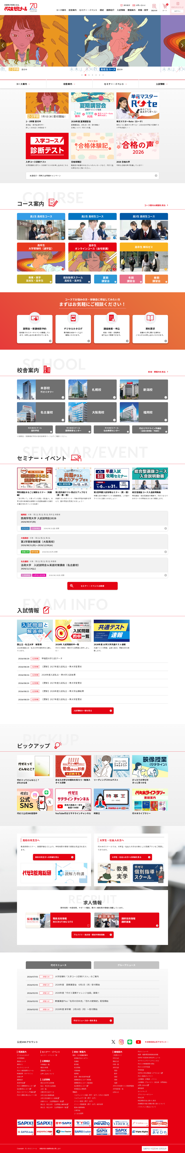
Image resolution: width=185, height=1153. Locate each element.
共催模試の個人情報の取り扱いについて (151, 1104)
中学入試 (116, 1058)
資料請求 (141, 1088)
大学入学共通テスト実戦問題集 (123, 1086)
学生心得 (141, 1097)
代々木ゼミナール (35, 429)
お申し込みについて (47, 1074)
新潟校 (76, 1064)
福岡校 (76, 1073)
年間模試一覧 (45, 1064)
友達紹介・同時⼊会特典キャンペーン (45, 175)
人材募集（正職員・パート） (147, 1079)
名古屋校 (77, 1067)
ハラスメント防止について (147, 1107)
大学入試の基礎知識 (47, 1095)
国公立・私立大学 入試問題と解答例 (53, 1104)
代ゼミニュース (143, 1051)
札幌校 (76, 1061)
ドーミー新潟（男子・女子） (84, 1101)
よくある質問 (78, 1113)
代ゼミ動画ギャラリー (145, 1076)
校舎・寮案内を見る (157, 372)
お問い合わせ (142, 1085)
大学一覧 (44, 1089)
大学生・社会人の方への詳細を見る (126, 857)
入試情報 (46, 1079)
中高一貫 (116, 1064)
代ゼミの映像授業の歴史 (146, 1064)
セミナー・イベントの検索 (92, 586)
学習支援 (141, 1070)
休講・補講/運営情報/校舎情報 (148, 1054)
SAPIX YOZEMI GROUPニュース (149, 1058)
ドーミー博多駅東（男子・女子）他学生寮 (88, 1104)
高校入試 (116, 1061)
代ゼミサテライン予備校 (25, 1092)
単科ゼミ (20, 1064)
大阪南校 (77, 1070)
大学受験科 (21, 1058)
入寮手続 (77, 1110)
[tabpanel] (93, 43)
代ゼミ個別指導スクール (25, 1070)
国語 (115, 1077)
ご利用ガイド (117, 1055)
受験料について (46, 1070)
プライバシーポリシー (145, 1094)
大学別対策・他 (118, 1089)
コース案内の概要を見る (155, 205)
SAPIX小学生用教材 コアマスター (149, 1073)
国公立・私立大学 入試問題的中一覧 (53, 1107)
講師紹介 (20, 1080)
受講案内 (22, 1052)
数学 (115, 1073)
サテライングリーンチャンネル (148, 1061)
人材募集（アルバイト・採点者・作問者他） (153, 1082)
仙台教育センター (23, 1089)
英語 (115, 1070)
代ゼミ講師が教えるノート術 (27, 1095)
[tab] (82, 75)
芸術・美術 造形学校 (81, 1077)
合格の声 (20, 1077)
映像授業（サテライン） (25, 1073)
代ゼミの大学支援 (144, 1067)
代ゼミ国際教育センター (25, 1086)
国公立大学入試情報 (47, 1083)
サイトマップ (142, 1091)
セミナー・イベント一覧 (49, 1055)
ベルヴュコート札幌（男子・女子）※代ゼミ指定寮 (91, 1095)
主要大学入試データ (47, 1092)
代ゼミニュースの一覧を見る (85, 1020)
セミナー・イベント (51, 1052)
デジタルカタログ (23, 1055)
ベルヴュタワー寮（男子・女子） (85, 1098)
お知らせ (116, 1092)
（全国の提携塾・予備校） (150, 429)
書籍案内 (118, 1052)
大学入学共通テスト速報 (49, 1098)
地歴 (115, 1083)
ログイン (177, 11)
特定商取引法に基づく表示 (147, 1101)
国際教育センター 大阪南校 (83, 1083)
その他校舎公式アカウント (156, 1042)
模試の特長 (44, 1067)
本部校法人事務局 (80, 1089)
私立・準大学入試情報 (48, 1086)
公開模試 (46, 1061)
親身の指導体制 (79, 1107)
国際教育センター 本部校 (82, 1080)
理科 (115, 1080)
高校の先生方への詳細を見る (47, 857)
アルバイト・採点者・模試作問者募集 (89, 934)
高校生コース (21, 1061)
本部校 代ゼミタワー (81, 1058)
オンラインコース (23, 1067)
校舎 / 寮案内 (80, 1052)
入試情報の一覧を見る (83, 710)
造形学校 (20, 1083)
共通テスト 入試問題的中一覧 (51, 1101)
